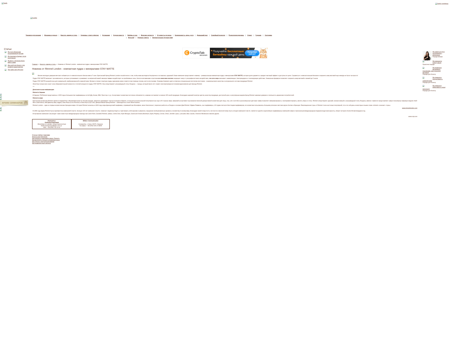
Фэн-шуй (131, 37)
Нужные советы (143, 37)
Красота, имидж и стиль (69, 35)
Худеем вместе (118, 35)
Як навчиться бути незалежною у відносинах (439, 53)
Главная (35, 64)
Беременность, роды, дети (184, 35)
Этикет (249, 35)
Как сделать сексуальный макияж (43, 141)
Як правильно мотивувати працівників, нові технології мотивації (432, 70)
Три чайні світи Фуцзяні (15, 70)
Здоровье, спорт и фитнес (90, 35)
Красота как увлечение (39, 137)
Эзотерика (268, 35)
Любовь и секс (132, 35)
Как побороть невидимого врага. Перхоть (46, 138)
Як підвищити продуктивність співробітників (433, 79)
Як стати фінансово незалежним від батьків (15, 52)
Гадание (258, 35)
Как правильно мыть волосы (41, 143)
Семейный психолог (218, 35)
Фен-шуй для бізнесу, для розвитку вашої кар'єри (16, 66)
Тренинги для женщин (33, 35)
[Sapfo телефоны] (441, 3)
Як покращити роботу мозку (437, 62)
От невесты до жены (164, 35)
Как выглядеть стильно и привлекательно (46, 140)
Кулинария (106, 35)
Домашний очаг (202, 35)
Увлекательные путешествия (162, 37)
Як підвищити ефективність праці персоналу (434, 87)
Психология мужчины (236, 35)
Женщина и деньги (50, 35)
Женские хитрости (147, 35)
